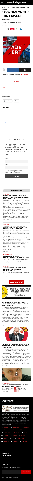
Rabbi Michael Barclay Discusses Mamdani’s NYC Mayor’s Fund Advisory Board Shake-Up (16, 197)
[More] (25, 29)
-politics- (6, 194)
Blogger (6, 427)
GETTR (21, 430)
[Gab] (10, 430)
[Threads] (21, 441)
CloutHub (16, 427)
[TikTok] (11, 436)
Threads (25, 441)
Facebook (26, 427)
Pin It (5, 87)
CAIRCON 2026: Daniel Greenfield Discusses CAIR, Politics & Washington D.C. (14, 269)
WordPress (21, 438)
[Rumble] (2, 436)
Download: (24, 75)
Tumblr (23, 435)
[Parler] (22, 433)
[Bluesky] (12, 441)
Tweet (16, 81)
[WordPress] (16, 439)
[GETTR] (17, 430)
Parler (25, 432)
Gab (13, 430)
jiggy (6, 25)
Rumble (6, 435)
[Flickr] (2, 430)
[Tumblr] (19, 436)
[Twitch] (2, 439)
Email (7, 164)
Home (4, 7)
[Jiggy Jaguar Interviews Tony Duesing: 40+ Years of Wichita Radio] (16, 374)
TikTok (15, 435)
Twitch (6, 438)
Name (7, 158)
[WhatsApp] (16, 29)
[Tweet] (25, 70)
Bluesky (16, 441)
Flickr (5, 430)
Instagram (7, 432)
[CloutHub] (11, 427)
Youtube (6, 441)
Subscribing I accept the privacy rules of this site (14, 171)
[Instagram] (2, 433)
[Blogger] (2, 427)
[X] (8, 29)
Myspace (17, 432)
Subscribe (26, 472)
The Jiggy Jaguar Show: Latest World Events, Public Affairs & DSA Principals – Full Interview (15, 227)
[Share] (13, 70)
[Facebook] (4, 29)
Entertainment (8, 254)
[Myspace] (12, 433)
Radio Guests (11, 7)
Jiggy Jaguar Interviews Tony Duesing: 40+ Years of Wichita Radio (16, 256)
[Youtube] (2, 441)
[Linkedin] (21, 29)
